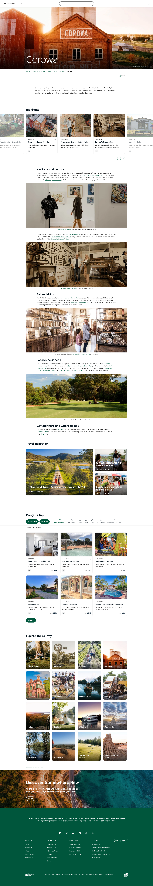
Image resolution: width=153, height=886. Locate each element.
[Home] (13, 3)
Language (121, 840)
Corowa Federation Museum (68, 288)
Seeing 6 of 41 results (34, 527)
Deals (49, 861)
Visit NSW (28, 840)
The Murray (61, 71)
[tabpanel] (76, 34)
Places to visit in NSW (38, 71)
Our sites (95, 840)
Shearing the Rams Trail (64, 229)
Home (28, 71)
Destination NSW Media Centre (102, 854)
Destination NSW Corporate (101, 847)
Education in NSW (75, 854)
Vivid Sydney (96, 857)
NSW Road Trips (52, 851)
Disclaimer (28, 847)
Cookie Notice (29, 854)
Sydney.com (96, 844)
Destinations (51, 844)
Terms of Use (29, 857)
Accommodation (30, 767)
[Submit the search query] (61, 3)
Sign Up (30, 798)
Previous (119, 158)
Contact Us (28, 844)
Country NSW (51, 71)
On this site (51, 840)
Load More (31, 620)
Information (73, 840)
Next (123, 158)
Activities (37, 767)
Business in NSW (74, 851)
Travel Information (75, 844)
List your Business (75, 847)
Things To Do (51, 847)
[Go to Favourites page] (148, 3)
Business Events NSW (99, 851)
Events (41, 767)
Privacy (27, 851)
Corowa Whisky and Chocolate (81, 354)
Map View (33, 521)
